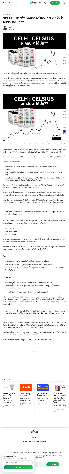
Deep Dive (12, 3)
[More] (19, 2)
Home (5, 3)
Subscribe (55, 3)
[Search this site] (40, 2)
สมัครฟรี (18, 467)
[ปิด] (32, 455)
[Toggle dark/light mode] (64, 3)
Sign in (46, 3)
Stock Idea (6, 14)
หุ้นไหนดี (10, 27)
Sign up (34, 437)
